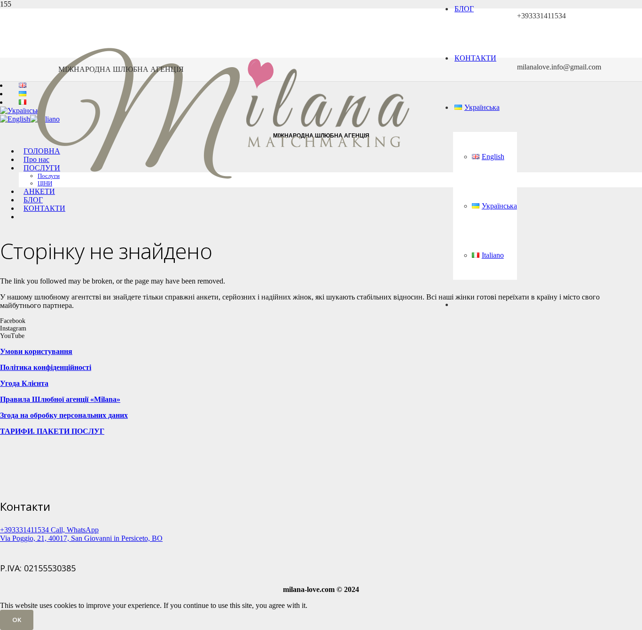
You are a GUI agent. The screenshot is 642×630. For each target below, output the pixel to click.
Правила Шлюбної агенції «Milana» (60, 399)
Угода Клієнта (24, 383)
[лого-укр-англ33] (222, 221)
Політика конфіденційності (45, 367)
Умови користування (36, 351)
